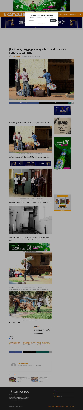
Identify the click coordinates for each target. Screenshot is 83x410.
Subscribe (53, 20)
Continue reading (41, 23)
